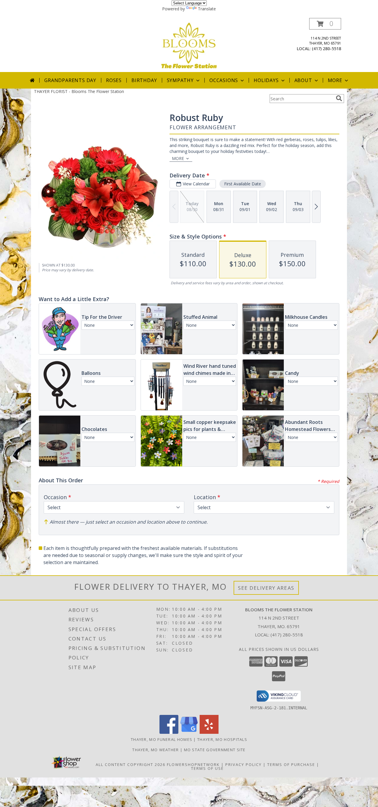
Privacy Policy (243, 764)
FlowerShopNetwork (193, 764)
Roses (114, 80)
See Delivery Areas (266, 587)
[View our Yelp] (209, 732)
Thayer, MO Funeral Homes (161, 739)
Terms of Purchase (291, 764)
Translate (207, 9)
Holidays (266, 80)
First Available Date (242, 184)
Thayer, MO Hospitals (222, 739)
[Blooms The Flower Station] (189, 45)
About (303, 80)
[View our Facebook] (168, 732)
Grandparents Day (70, 80)
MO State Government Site (215, 749)
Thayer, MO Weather (155, 749)
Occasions (223, 80)
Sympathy (180, 80)
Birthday (144, 80)
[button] (325, 24)
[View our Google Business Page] (189, 732)
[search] (339, 98)
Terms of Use (207, 768)
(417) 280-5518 (326, 48)
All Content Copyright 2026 (130, 764)
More (335, 80)
